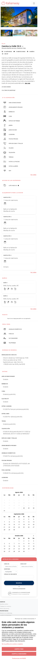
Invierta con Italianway (5, 615)
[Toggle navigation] (33, 3)
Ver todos (33, 174)
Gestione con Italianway (6, 613)
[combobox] (11, 571)
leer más (27, 83)
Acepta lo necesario (19, 654)
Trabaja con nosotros (5, 606)
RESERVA (19, 583)
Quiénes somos (4, 604)
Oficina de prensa (4, 608)
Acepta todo (19, 649)
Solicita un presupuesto (19, 588)
